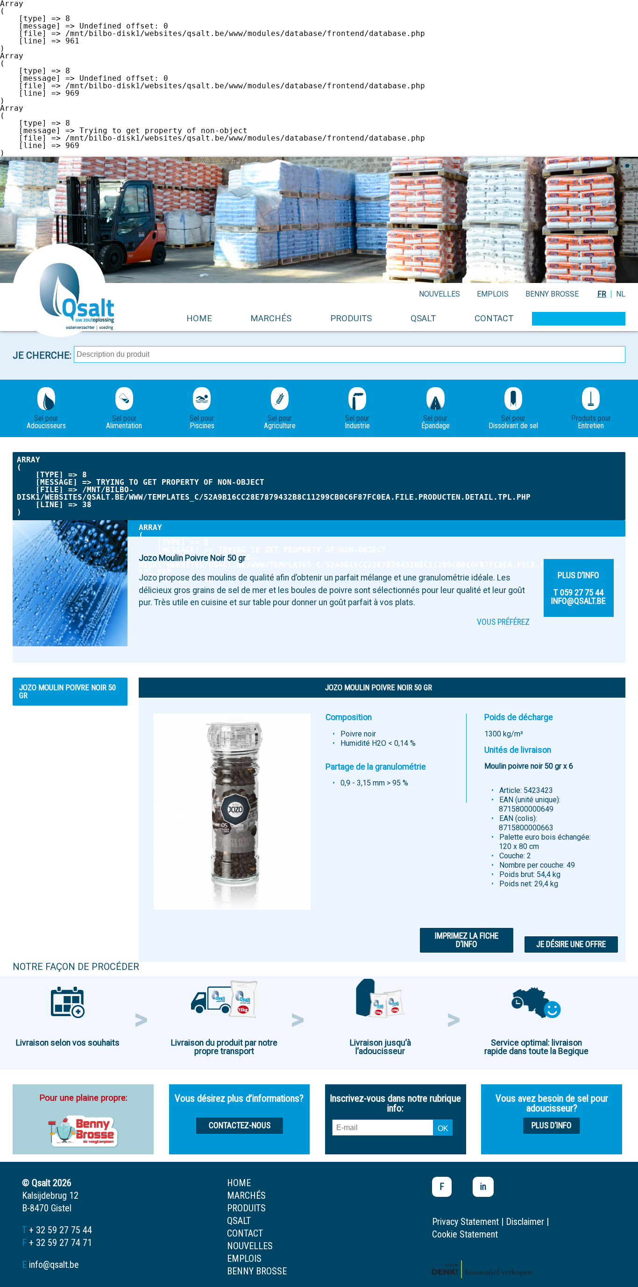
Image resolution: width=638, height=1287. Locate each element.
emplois (493, 294)
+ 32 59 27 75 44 (60, 1230)
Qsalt (423, 318)
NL (620, 294)
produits (351, 318)
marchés (270, 318)
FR (601, 294)
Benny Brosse (552, 294)
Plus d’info (552, 1125)
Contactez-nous (239, 1125)
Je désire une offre (571, 944)
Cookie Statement (465, 1234)
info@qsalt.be (54, 1264)
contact (494, 318)
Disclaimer (525, 1221)
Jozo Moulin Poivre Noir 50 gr (67, 691)
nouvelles (439, 294)
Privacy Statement (465, 1221)
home (199, 318)
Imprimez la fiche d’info (466, 940)
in (483, 1186)
